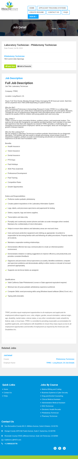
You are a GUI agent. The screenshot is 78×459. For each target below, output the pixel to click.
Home (31, 8)
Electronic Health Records (51, 409)
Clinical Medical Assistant (51, 399)
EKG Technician (48, 406)
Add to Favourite (25, 66)
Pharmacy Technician (49, 416)
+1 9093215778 (11, 444)
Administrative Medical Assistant (53, 403)
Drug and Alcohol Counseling (52, 396)
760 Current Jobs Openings (14, 59)
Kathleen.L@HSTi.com (13, 440)
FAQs (65, 12)
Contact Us (8, 393)
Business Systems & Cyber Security (55, 393)
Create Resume (36, 12)
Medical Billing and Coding (51, 389)
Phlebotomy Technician (14, 56)
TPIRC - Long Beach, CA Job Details (60, 363)
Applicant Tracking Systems (52, 8)
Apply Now (11, 66)
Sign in (32, 16)
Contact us (53, 12)
